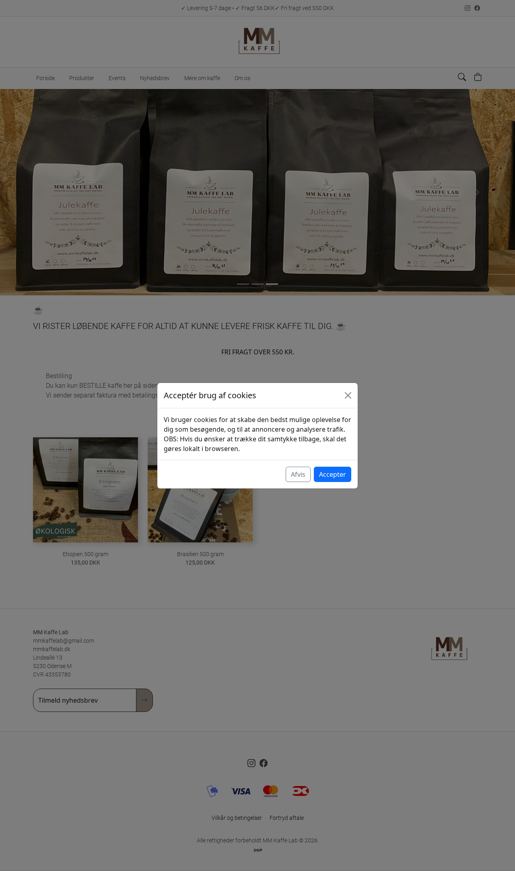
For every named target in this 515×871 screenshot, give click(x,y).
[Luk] (348, 395)
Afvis (298, 474)
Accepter (332, 474)
